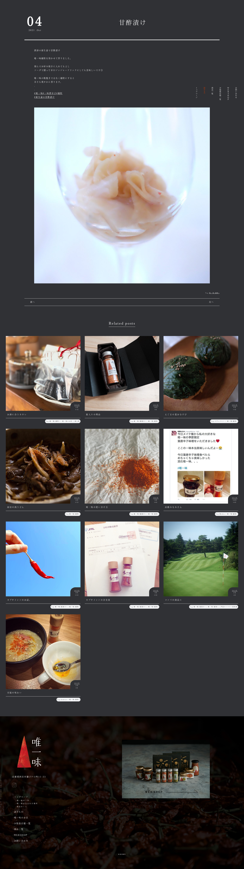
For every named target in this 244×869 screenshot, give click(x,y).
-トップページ (20, 797)
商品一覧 (212, 91)
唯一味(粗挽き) (140, 421)
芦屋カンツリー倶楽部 (229, 606)
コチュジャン (220, 421)
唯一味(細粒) (214, 293)
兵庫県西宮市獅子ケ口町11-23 (29, 777)
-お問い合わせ (20, 841)
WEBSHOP (228, 93)
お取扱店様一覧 (220, 93)
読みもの (204, 90)
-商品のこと (21, 806)
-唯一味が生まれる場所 (27, 803)
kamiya (64, 699)
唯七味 (77, 421)
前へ (32, 302)
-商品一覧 (18, 829)
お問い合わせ (236, 92)
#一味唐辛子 (49, 93)
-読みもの (18, 812)
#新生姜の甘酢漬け (44, 97)
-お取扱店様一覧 (22, 823)
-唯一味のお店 (20, 818)
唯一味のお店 (67, 421)
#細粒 (59, 93)
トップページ (196, 92)
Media (222, 514)
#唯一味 (38, 93)
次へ (211, 302)
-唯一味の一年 (22, 800)
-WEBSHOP (20, 835)
